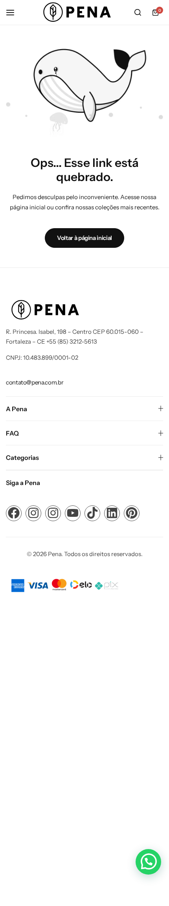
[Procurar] (137, 12)
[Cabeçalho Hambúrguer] (14, 12)
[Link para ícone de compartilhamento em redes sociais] (14, 513)
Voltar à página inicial (84, 238)
